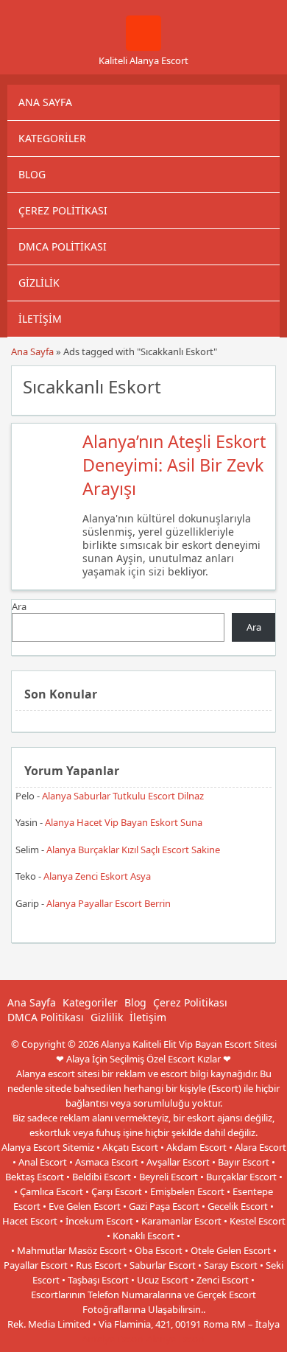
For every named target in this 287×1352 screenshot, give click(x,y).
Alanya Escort (175, 1338)
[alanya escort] (143, 47)
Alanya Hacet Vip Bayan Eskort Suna (123, 822)
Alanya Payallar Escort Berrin (108, 903)
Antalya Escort (113, 1338)
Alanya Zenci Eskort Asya (97, 876)
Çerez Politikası (62, 210)
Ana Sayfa (45, 102)
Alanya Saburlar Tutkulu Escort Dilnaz (123, 795)
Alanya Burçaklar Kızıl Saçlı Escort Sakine (133, 849)
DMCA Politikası (62, 246)
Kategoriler (52, 138)
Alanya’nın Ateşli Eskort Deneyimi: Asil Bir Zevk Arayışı (174, 465)
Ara (19, 606)
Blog (32, 174)
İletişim (40, 319)
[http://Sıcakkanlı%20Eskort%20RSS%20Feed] (257, 385)
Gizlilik (39, 283)
